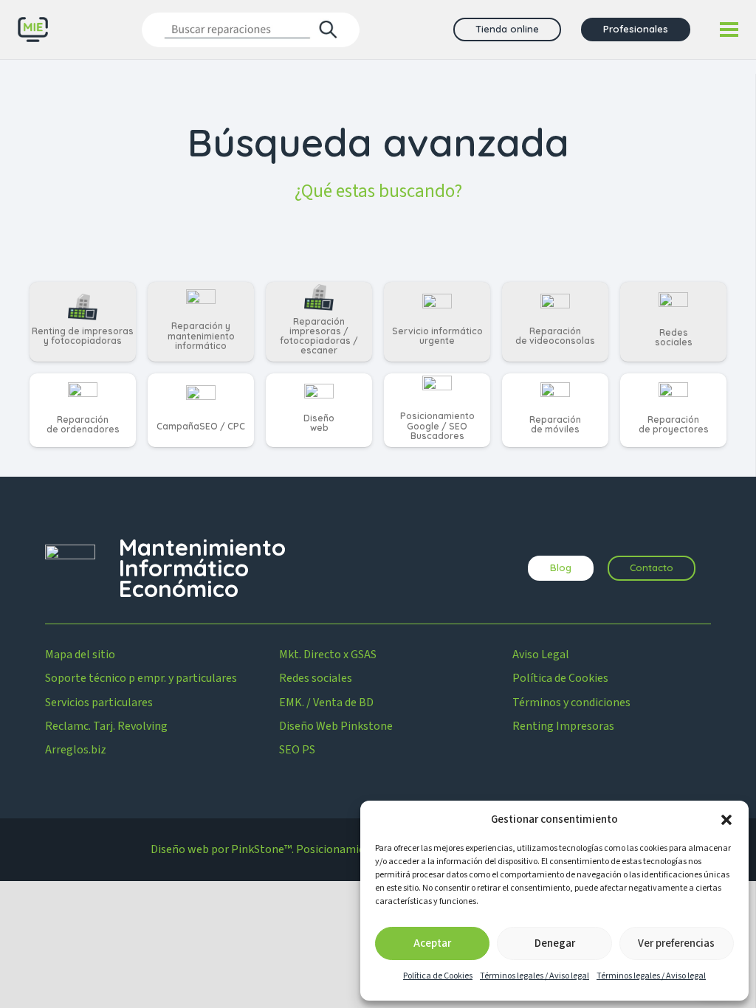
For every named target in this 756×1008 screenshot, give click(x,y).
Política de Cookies (437, 976)
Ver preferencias (676, 943)
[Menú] (729, 29)
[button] (726, 819)
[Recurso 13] (33, 30)
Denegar (555, 943)
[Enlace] (83, 322)
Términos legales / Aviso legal (534, 976)
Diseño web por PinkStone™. (222, 849)
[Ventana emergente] (250, 29)
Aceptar (432, 943)
